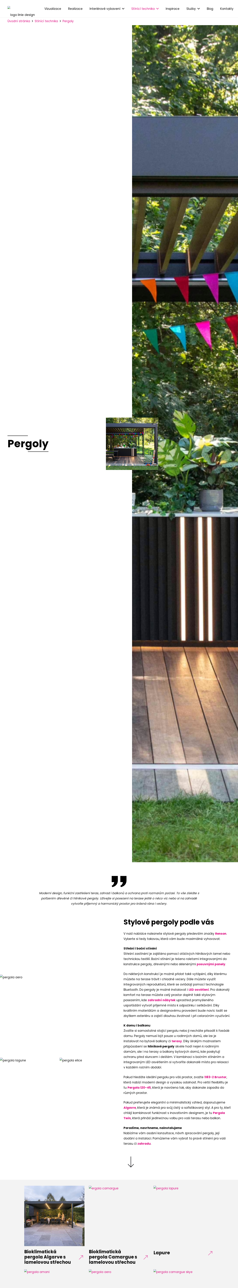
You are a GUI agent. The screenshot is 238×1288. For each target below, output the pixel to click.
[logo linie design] (21, 8)
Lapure (161, 1253)
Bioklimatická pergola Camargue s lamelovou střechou (113, 1257)
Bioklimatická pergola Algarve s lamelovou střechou (47, 1257)
